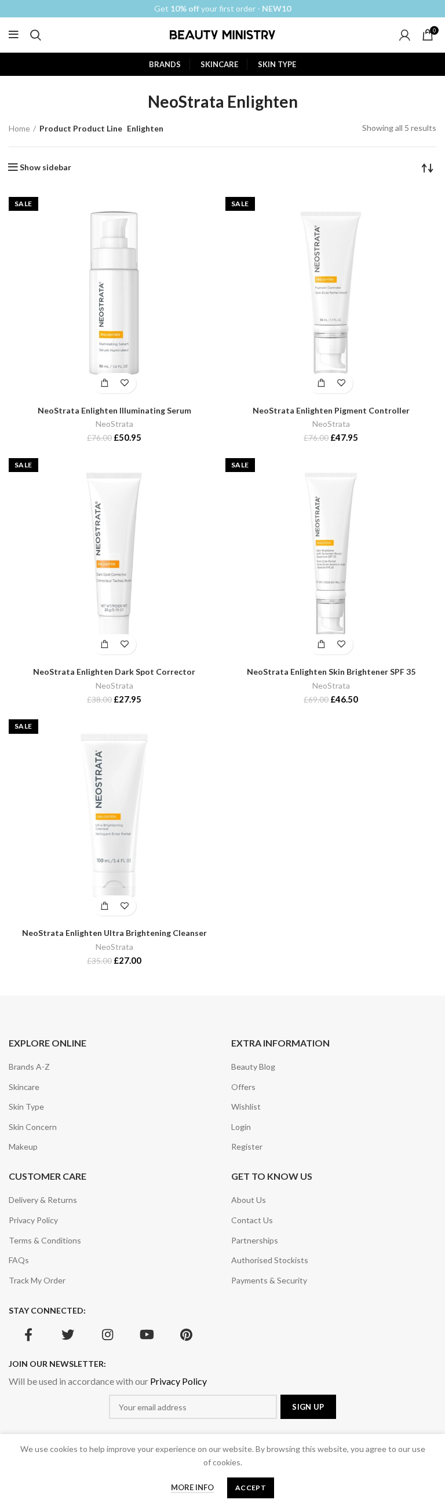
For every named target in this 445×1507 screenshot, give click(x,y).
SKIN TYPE (277, 64)
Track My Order (37, 1280)
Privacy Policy (33, 1220)
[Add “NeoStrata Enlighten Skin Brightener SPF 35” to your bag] (321, 644)
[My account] (404, 34)
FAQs (19, 1260)
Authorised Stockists (269, 1260)
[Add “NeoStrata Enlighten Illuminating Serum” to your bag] (104, 383)
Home (19, 128)
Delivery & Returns (43, 1200)
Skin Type (26, 1106)
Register (246, 1146)
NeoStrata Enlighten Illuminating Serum (114, 410)
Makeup (23, 1146)
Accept (250, 1487)
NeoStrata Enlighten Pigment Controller (331, 410)
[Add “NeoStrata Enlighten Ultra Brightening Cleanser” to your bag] (104, 905)
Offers (243, 1087)
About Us (248, 1200)
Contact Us (252, 1220)
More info (192, 1487)
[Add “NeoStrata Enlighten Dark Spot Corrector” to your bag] (104, 644)
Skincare (24, 1087)
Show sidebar (45, 167)
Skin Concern (33, 1127)
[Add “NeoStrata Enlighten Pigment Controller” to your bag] (321, 383)
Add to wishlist (124, 383)
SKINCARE (219, 64)
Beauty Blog (253, 1066)
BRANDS (165, 64)
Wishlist (246, 1106)
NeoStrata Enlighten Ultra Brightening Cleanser (114, 933)
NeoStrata (114, 424)
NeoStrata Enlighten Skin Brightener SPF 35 (331, 671)
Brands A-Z (29, 1066)
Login (241, 1127)
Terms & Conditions (45, 1240)
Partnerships (254, 1240)
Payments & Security (269, 1280)
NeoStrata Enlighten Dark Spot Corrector (114, 671)
